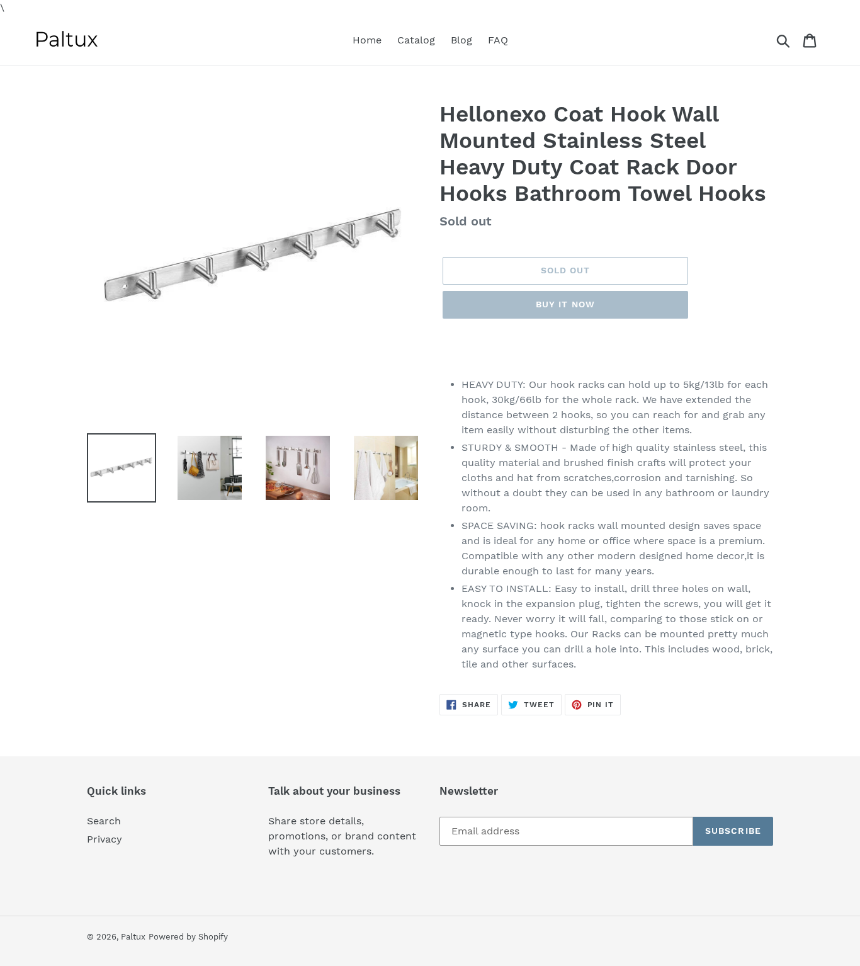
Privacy (104, 839)
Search (104, 821)
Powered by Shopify (188, 936)
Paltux (133, 936)
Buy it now (565, 304)
